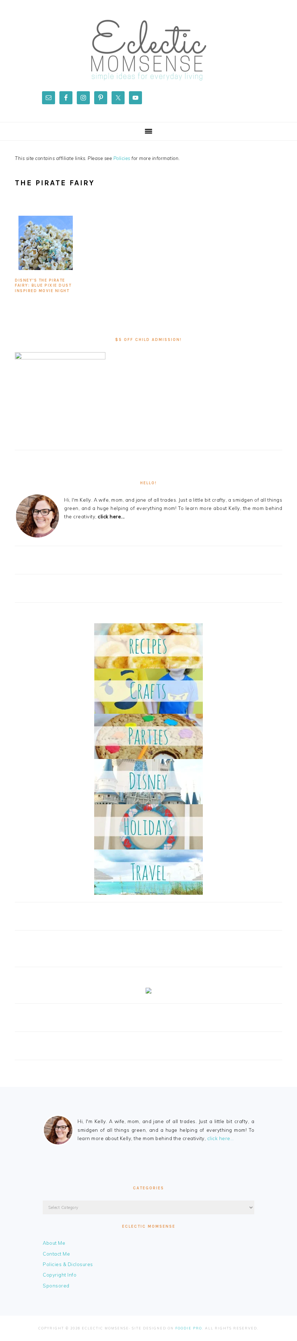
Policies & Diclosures (68, 1264)
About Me (54, 1243)
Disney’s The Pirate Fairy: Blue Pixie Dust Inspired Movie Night (43, 285)
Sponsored (56, 1286)
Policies (121, 158)
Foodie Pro (188, 1328)
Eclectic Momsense (148, 50)
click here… (220, 1138)
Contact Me (56, 1254)
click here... (111, 516)
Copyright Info (59, 1275)
